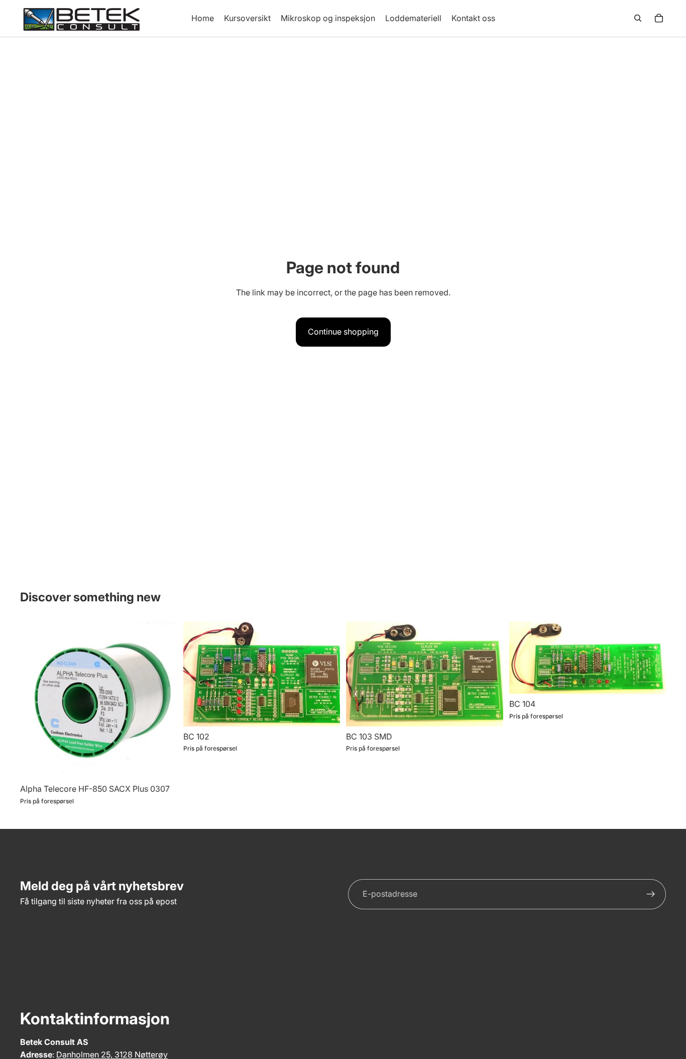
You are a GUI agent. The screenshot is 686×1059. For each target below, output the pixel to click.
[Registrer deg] (650, 894)
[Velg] (162, 764)
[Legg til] (324, 711)
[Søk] (638, 18)
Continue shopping (343, 332)
